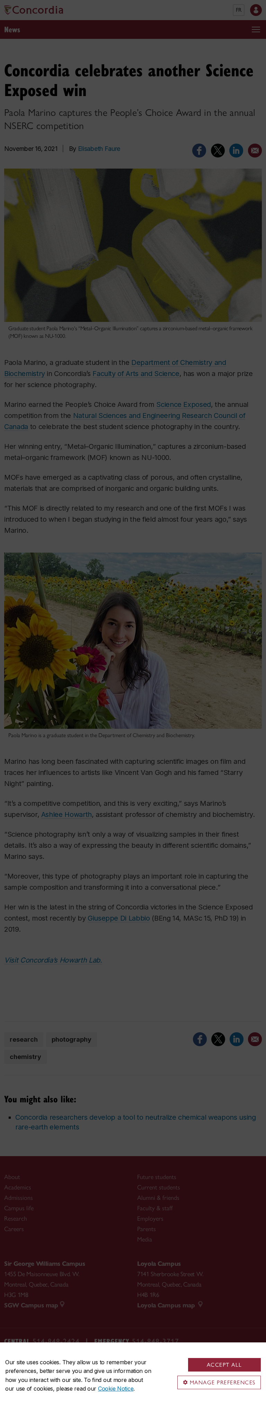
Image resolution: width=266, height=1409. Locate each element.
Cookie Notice (115, 1388)
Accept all (224, 1364)
